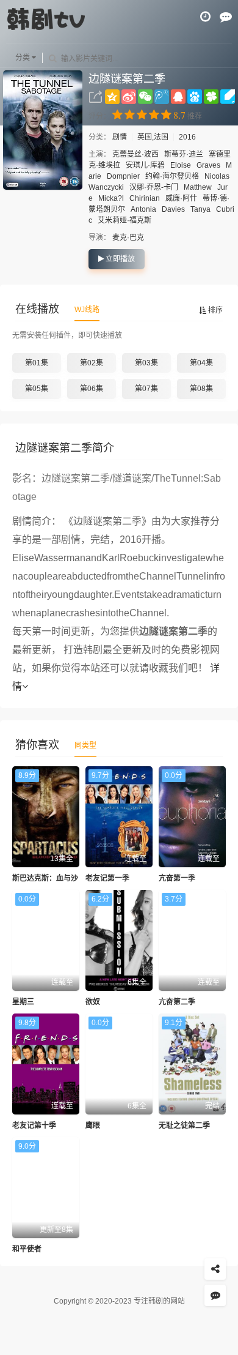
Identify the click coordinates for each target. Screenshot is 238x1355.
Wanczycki (106, 187)
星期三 (23, 1002)
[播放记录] (205, 16)
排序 (214, 310)
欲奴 (92, 1002)
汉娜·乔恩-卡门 (153, 187)
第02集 (91, 363)
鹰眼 (92, 1125)
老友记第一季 (107, 878)
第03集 (146, 363)
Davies (173, 209)
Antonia (143, 209)
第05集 (36, 388)
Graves (208, 165)
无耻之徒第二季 (184, 1125)
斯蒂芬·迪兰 (183, 154)
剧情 (120, 137)
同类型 (85, 745)
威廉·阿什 (181, 198)
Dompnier (123, 176)
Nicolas (216, 176)
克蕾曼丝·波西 (135, 154)
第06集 (91, 388)
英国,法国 (152, 137)
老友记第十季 (34, 1125)
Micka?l (111, 198)
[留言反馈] (226, 16)
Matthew (198, 187)
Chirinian (144, 198)
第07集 (146, 388)
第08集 (201, 388)
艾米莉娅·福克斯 (124, 220)
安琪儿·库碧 (145, 165)
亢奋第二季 (177, 1002)
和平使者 (26, 1249)
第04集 (201, 363)
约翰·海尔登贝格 (172, 176)
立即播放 (119, 259)
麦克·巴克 (128, 237)
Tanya (200, 209)
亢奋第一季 (177, 878)
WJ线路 (86, 309)
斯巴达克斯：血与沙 (45, 878)
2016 (187, 137)
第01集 (36, 363)
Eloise (180, 165)
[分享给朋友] (215, 1269)
